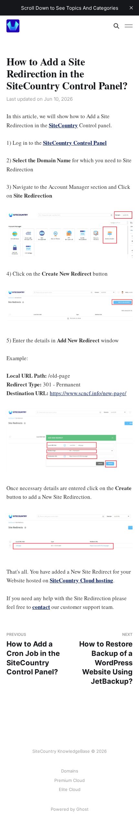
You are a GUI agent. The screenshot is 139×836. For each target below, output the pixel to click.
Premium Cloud (69, 780)
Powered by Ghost (70, 809)
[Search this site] (116, 26)
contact (41, 607)
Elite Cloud (69, 789)
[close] (131, 8)
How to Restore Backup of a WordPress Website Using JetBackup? (106, 658)
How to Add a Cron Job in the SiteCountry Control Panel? (33, 654)
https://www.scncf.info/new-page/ (88, 393)
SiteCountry (63, 125)
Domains (69, 770)
